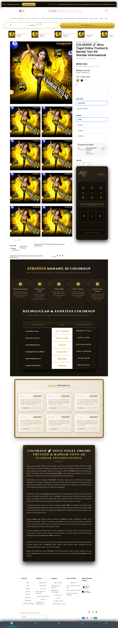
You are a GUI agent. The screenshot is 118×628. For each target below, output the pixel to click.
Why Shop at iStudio (74, 590)
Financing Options (43, 596)
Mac (27, 582)
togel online (21, 18)
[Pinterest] (63, 256)
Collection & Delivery (55, 586)
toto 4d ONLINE (28, 603)
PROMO (11, 625)
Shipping (85, 66)
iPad (27, 585)
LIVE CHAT (106, 625)
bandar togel (58, 18)
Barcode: (88, 58)
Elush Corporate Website (72, 594)
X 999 (80, 119)
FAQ (58, 598)
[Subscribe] (45, 617)
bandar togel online (47, 18)
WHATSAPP (82, 625)
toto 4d (28, 18)
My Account (58, 582)
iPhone (28, 588)
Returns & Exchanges (55, 591)
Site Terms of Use (59, 604)
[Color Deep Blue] (82, 80)
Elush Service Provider (40, 592)
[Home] (38, 18)
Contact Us (58, 595)
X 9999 (80, 125)
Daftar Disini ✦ (8, 4)
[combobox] (65, 11)
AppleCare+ (43, 582)
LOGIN (35, 625)
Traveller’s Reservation (40, 603)
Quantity (78, 160)
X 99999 (80, 130)
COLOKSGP (13, 18)
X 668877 (81, 136)
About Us (74, 582)
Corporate (43, 585)
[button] (13, 18)
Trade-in (43, 599)
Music (28, 594)
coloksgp (28, 600)
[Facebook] (58, 256)
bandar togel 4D (82, 108)
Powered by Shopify (92, 620)
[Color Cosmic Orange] (77, 80)
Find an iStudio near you (73, 586)
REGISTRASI (87, 25)
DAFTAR (59, 625)
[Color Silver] (85, 80)
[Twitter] (60, 256)
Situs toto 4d (36, 18)
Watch (28, 591)
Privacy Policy (58, 601)
